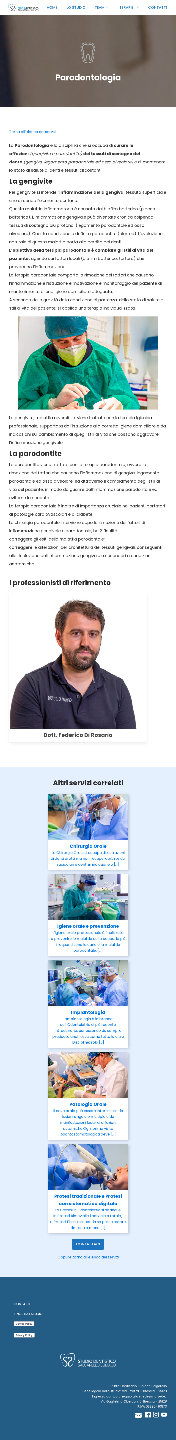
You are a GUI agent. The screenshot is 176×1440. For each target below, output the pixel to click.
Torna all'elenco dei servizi (32, 131)
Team (99, 7)
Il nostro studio (28, 1314)
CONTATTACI (88, 1244)
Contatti (157, 7)
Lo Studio (75, 7)
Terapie (126, 7)
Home (52, 7)
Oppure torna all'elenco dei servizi (88, 1257)
